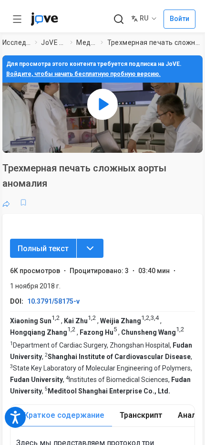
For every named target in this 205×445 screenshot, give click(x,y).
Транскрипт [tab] (141, 415)
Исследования (16, 42)
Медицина (86, 42)
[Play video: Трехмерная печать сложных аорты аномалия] (102, 104)
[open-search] (118, 19)
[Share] (6, 202)
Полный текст (43, 248)
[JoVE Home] (44, 19)
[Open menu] (17, 19)
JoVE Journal (53, 42)
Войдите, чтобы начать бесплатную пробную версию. (83, 74)
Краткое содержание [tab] (64, 415)
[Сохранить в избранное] (23, 202)
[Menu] (90, 248)
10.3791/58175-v (53, 301)
